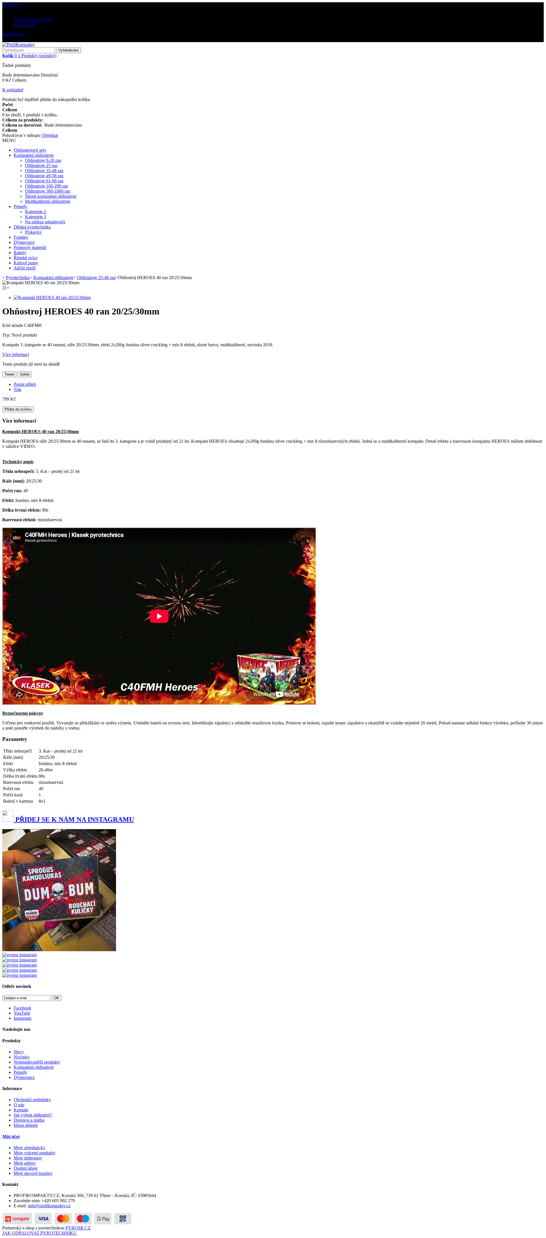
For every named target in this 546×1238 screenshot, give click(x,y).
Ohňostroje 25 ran (41, 165)
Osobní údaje (26, 1168)
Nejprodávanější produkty (37, 1062)
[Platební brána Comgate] (67, 1222)
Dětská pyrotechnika (32, 226)
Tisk (17, 389)
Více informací (15, 354)
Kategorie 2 (35, 211)
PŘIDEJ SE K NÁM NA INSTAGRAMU (74, 819)
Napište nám (13, 34)
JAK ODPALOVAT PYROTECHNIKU (39, 1233)
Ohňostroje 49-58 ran (44, 175)
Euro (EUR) (25, 24)
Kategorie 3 (35, 216)
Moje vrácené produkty (34, 1152)
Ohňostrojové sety (30, 150)
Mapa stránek (26, 1125)
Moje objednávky (29, 1147)
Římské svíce (26, 257)
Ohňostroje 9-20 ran (43, 160)
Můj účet (11, 1136)
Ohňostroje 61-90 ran (44, 180)
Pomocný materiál (30, 247)
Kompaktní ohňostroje (34, 155)
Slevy (19, 1051)
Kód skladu (13, 325)
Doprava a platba (29, 1120)
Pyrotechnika (18, 277)
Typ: (7, 335)
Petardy (20, 206)
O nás (19, 1104)
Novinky (22, 1056)
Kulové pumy (26, 262)
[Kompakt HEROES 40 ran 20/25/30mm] (52, 297)
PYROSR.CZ (78, 1227)
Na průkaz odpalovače (45, 221)
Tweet (9, 374)
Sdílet (25, 374)
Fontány (21, 237)
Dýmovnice (24, 242)
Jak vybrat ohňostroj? (33, 1115)
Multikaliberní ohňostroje (47, 201)
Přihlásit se (12, 4)
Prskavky (33, 232)
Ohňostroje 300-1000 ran (47, 191)
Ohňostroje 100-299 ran (46, 186)
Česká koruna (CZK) (33, 19)
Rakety (20, 252)
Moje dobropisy (28, 1157)
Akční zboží (25, 267)
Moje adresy (25, 1163)
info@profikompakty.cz (49, 1205)
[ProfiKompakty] (18, 44)
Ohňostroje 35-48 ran (44, 170)
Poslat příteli (25, 384)
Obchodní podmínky (32, 1099)
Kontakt (21, 1109)
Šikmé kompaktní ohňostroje (50, 196)
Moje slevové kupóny (33, 1173)
